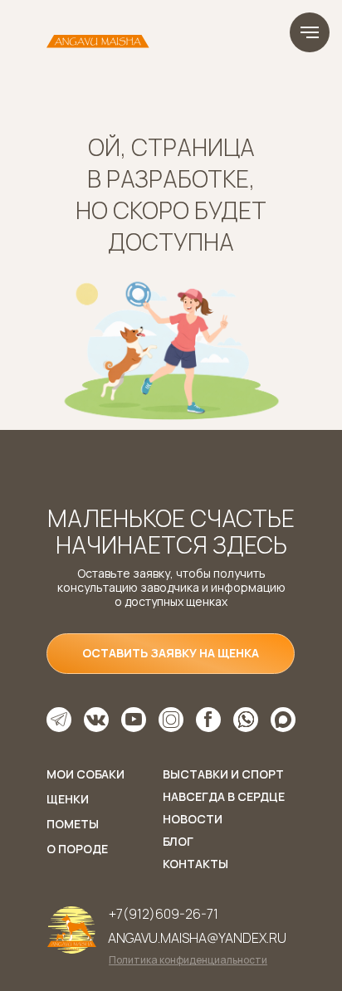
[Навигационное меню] (309, 32)
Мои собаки (85, 774)
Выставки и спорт (223, 774)
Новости (192, 819)
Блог (178, 841)
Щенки (67, 799)
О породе (77, 849)
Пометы (72, 824)
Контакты (195, 863)
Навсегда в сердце (224, 796)
